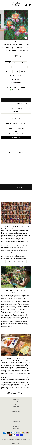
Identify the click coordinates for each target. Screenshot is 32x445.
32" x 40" (23, 71)
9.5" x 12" (15, 62)
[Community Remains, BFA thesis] (16, 212)
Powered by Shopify (16, 443)
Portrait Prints (16, 406)
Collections (9, 44)
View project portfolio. (21, 258)
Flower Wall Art (16, 404)
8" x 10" (8, 62)
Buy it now (16, 99)
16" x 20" (15, 67)
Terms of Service (16, 421)
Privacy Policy (16, 423)
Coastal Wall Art (16, 401)
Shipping (11, 56)
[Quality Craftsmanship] (16, 345)
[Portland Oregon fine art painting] (16, 277)
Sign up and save (15, 416)
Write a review (16, 137)
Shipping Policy (16, 428)
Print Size (16, 60)
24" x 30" (8, 71)
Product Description (16, 108)
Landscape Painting (16, 408)
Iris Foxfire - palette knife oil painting (20, 44)
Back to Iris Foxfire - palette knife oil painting (17, 186)
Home (4, 44)
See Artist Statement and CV (16, 329)
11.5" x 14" (23, 62)
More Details (16, 111)
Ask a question (16, 118)
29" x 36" (16, 71)
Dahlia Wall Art (16, 399)
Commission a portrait (16, 261)
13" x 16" (8, 67)
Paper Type (16, 79)
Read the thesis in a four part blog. (9, 255)
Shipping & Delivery (16, 115)
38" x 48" (12, 75)
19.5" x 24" (23, 67)
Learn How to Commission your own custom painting (16, 393)
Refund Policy (16, 426)
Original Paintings (16, 411)
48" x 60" (20, 75)
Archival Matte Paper (16, 82)
